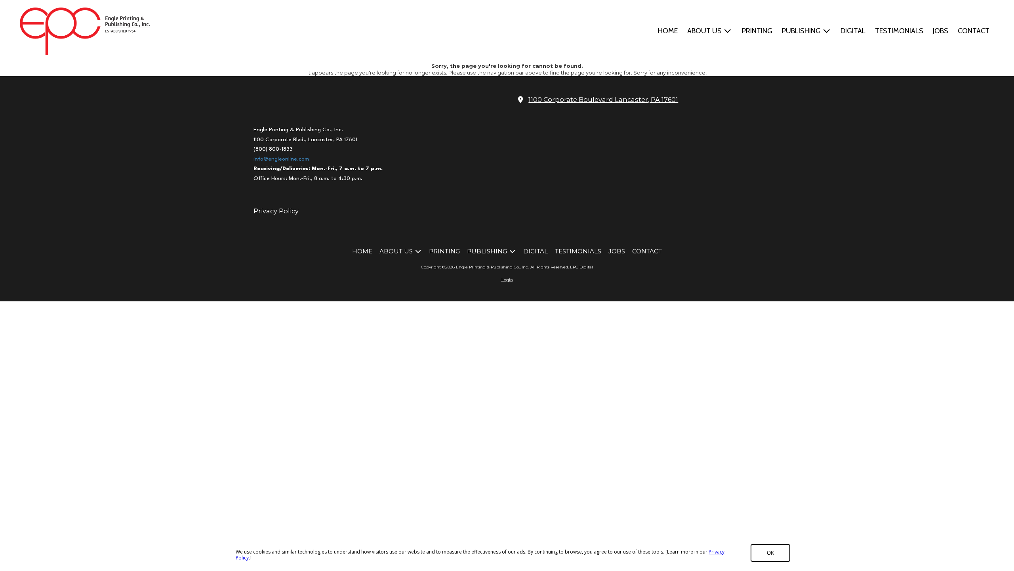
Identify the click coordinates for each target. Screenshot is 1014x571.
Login (507, 279)
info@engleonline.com (281, 159)
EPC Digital (581, 267)
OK (770, 553)
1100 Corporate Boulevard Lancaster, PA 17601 (603, 99)
